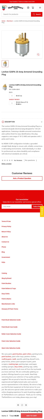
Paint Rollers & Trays (9, 288)
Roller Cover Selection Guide (11, 334)
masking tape (13, 364)
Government (6, 257)
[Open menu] (40, 7)
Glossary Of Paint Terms (10, 309)
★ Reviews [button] (42, 211)
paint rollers (27, 354)
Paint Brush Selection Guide (11, 320)
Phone (4, 247)
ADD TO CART (31, 416)
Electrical (9, 21)
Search (38, 14)
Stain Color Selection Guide (11, 348)
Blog (3, 252)
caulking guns (6, 359)
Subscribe (36, 206)
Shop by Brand (6, 278)
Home (3, 21)
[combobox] (22, 14)
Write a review (6, 164)
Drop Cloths (6, 294)
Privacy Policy (6, 226)
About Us (5, 237)
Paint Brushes (6, 283)
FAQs (3, 262)
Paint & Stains (6, 299)
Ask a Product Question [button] (22, 178)
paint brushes (17, 354)
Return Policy (6, 232)
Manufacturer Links (8, 304)
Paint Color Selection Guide (11, 341)
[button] (7, 160)
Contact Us (5, 242)
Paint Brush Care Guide (9, 327)
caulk (14, 359)
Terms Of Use (6, 221)
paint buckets (6, 357)
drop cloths (18, 367)
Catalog (4, 273)
